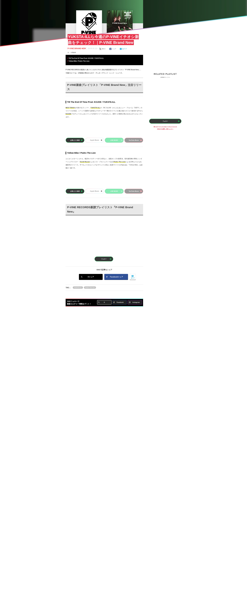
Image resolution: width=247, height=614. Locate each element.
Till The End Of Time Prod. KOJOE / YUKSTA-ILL (86, 58)
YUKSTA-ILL (78, 287)
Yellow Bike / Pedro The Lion (79, 61)
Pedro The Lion (90, 287)
